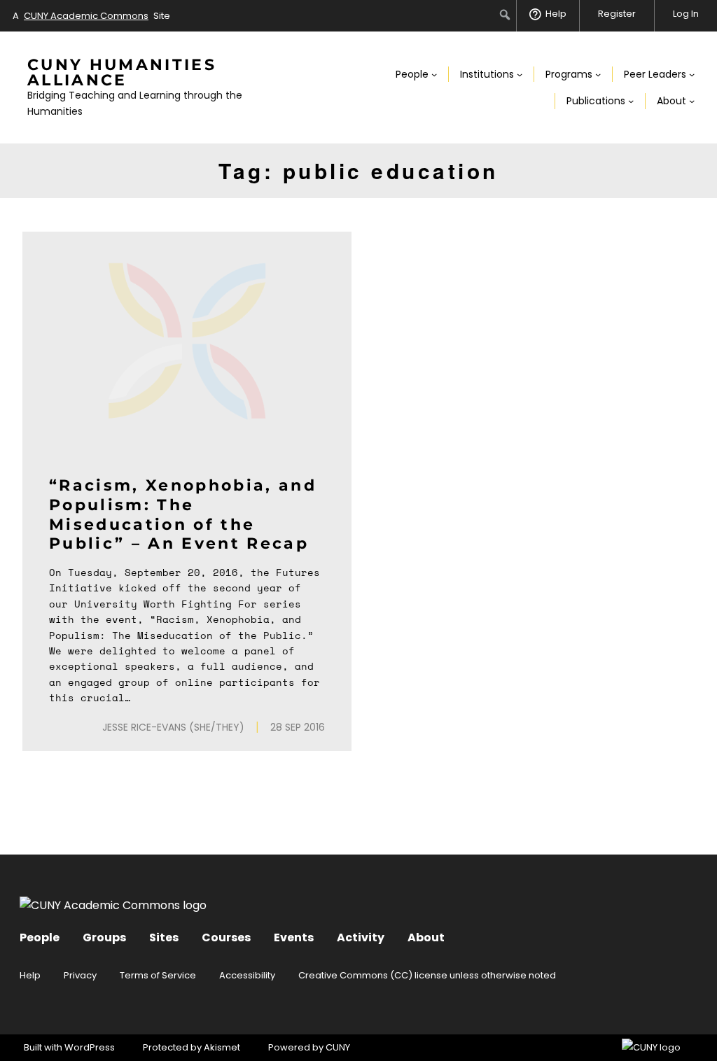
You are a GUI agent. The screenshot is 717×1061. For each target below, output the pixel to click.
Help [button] (555, 13)
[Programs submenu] (598, 74)
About (426, 937)
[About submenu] (692, 101)
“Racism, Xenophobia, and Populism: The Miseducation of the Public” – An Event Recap (182, 514)
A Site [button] (91, 15)
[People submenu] (434, 74)
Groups (104, 937)
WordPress (89, 1047)
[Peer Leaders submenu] (692, 74)
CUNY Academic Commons (86, 15)
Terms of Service (158, 975)
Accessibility (247, 975)
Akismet (222, 1047)
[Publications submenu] (631, 101)
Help (30, 975)
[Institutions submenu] (519, 74)
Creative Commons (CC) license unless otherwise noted (427, 975)
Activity (360, 937)
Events (294, 937)
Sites (164, 937)
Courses (226, 937)
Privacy (80, 975)
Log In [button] (686, 13)
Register (617, 13)
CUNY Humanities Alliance (121, 72)
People (40, 937)
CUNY (338, 1047)
